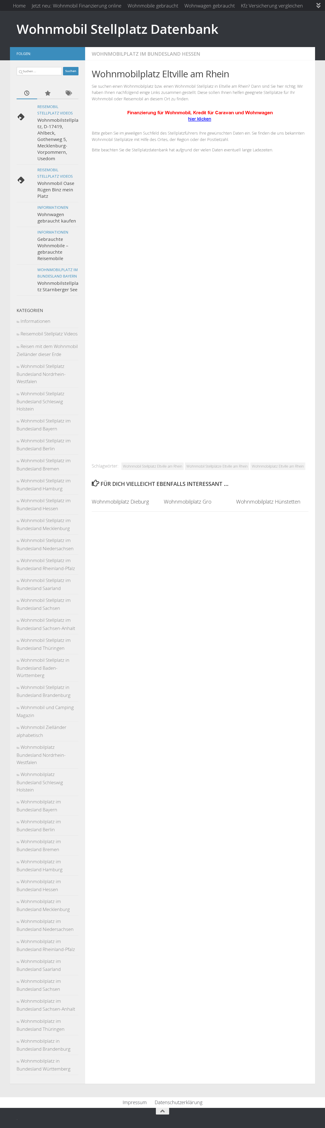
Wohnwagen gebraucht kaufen (56, 217)
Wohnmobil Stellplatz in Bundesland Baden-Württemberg (43, 667)
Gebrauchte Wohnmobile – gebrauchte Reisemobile (52, 248)
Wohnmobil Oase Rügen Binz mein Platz (55, 189)
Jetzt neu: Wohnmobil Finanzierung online (76, 5)
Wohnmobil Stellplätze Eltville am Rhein (217, 466)
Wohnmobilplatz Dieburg (120, 501)
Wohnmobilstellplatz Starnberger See (57, 286)
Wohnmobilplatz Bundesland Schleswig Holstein (40, 782)
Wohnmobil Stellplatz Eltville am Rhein (152, 466)
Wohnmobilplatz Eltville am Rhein (278, 466)
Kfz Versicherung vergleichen (272, 5)
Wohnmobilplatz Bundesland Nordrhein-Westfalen (41, 754)
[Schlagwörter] (68, 93)
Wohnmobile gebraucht (153, 5)
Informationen (52, 207)
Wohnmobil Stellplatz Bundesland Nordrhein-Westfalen (41, 373)
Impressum (135, 1102)
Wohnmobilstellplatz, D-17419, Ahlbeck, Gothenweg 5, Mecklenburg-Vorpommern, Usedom (57, 139)
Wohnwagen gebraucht (209, 5)
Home (19, 5)
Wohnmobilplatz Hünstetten (268, 501)
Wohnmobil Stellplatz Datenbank (117, 29)
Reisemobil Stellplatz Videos (49, 334)
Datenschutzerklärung (179, 1102)
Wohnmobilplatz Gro (187, 501)
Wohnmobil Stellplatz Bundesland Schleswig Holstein (40, 401)
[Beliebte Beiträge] (47, 93)
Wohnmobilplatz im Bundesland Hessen (146, 53)
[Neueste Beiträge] (27, 93)
